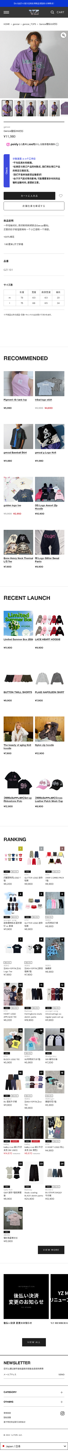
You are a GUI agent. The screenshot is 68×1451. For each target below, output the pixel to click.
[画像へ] (7, 108)
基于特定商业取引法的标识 (14, 1422)
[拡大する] (63, 35)
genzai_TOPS (29, 24)
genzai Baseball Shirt (15, 452)
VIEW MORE (51, 1249)
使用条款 (7, 1413)
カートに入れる (29, 196)
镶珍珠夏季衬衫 (11, 1238)
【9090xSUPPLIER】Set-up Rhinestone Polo (18, 799)
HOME (7, 24)
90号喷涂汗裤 (51, 923)
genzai (16, 24)
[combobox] (34, 1446)
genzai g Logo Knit (45, 452)
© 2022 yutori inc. (13, 1435)
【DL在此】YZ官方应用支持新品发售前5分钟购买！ (34, 4)
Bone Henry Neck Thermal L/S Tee (18, 560)
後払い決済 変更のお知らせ (18, 1323)
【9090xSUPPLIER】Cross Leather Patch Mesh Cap (49, 799)
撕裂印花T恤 (51, 1101)
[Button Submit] (62, 1375)
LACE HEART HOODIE (47, 639)
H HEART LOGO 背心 (54, 1147)
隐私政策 (7, 1417)
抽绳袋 (48, 968)
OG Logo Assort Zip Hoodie (46, 507)
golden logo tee (12, 505)
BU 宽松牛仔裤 (10, 1101)
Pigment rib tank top (15, 399)
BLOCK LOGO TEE (12, 1059)
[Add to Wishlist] (60, 196)
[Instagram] (62, 1413)
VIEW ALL (33, 1342)
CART (60, 12)
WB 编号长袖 (51, 1059)
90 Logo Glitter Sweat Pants (47, 560)
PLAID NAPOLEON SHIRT (49, 692)
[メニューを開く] (6, 12)
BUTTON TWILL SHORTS (18, 692)
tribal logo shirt (43, 399)
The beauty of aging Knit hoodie (17, 747)
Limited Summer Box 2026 (18, 639)
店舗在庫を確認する (34, 206)
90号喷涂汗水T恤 (32, 1059)
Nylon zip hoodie (44, 745)
